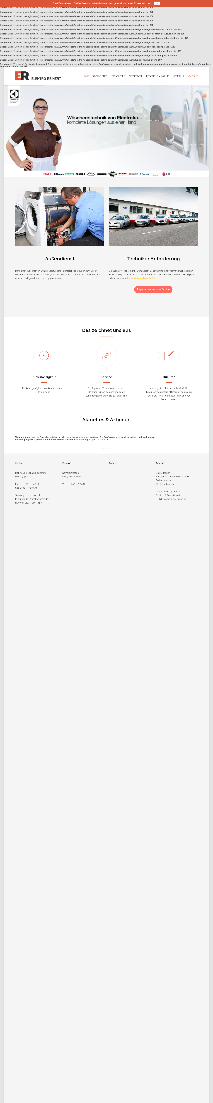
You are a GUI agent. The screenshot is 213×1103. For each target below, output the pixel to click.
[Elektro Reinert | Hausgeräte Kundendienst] (44, 76)
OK (157, 3)
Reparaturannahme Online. (141, 278)
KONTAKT (193, 76)
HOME (85, 76)
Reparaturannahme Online (153, 289)
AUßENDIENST (100, 76)
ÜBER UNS (178, 76)
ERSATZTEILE (118, 76)
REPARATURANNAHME (157, 76)
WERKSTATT (135, 76)
